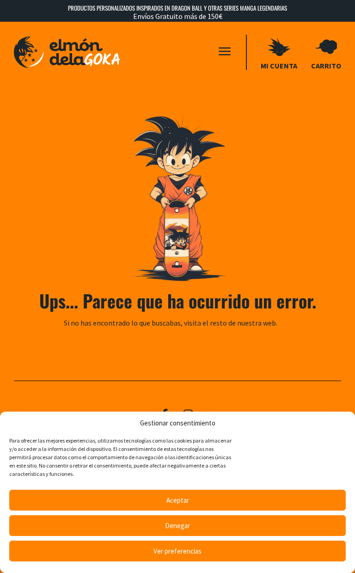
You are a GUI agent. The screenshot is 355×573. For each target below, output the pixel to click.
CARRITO (326, 65)
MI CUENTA (279, 65)
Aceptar (177, 500)
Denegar (177, 525)
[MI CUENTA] (279, 46)
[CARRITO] (326, 46)
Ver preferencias (177, 551)
